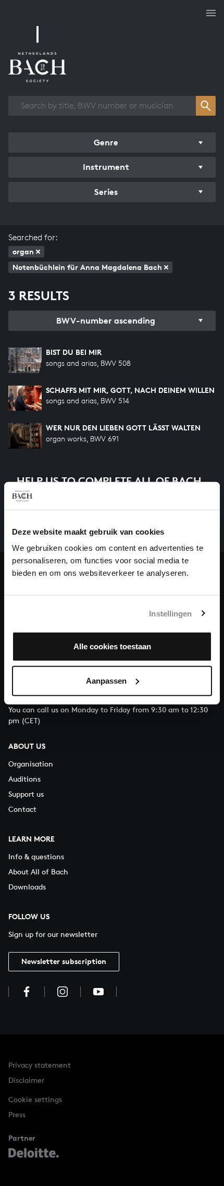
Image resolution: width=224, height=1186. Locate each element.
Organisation (30, 763)
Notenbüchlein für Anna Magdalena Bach (87, 267)
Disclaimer (26, 1080)
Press (17, 1114)
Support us (26, 793)
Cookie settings (35, 1099)
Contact (22, 809)
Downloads (27, 886)
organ (23, 251)
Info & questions (36, 856)
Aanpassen (106, 680)
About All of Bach (38, 871)
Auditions (24, 778)
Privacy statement (39, 1064)
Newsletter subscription (63, 961)
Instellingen (170, 613)
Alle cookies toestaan (112, 646)
